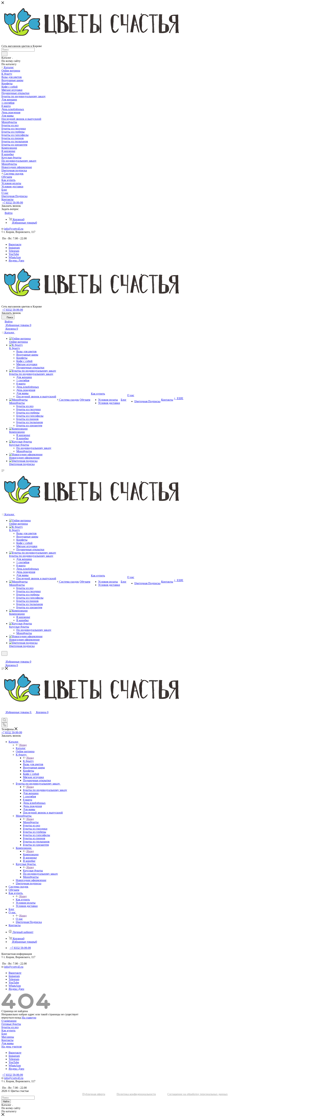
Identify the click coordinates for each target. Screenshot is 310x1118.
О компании (9, 1020)
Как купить (23, 899)
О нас (19, 918)
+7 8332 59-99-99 (12, 202)
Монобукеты (31, 822)
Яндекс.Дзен (16, 260)
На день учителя (11, 1046)
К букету (28, 761)
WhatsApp (15, 257)
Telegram (14, 250)
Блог (4, 1033)
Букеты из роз (9, 1027)
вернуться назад (11, 1017)
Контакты (7, 1040)
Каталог (21, 748)
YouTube (14, 254)
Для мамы (7, 1043)
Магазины (7, 1036)
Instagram (14, 247)
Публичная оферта (93, 1094)
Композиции (31, 854)
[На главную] (155, 285)
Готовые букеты (11, 1024)
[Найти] (4, 54)
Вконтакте (15, 244)
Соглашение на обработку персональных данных (197, 1094)
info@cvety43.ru (13, 228)
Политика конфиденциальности (136, 1094)
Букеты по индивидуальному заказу (45, 790)
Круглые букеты (33, 870)
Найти (6, 1101)
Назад (23, 744)
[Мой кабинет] (3, 658)
